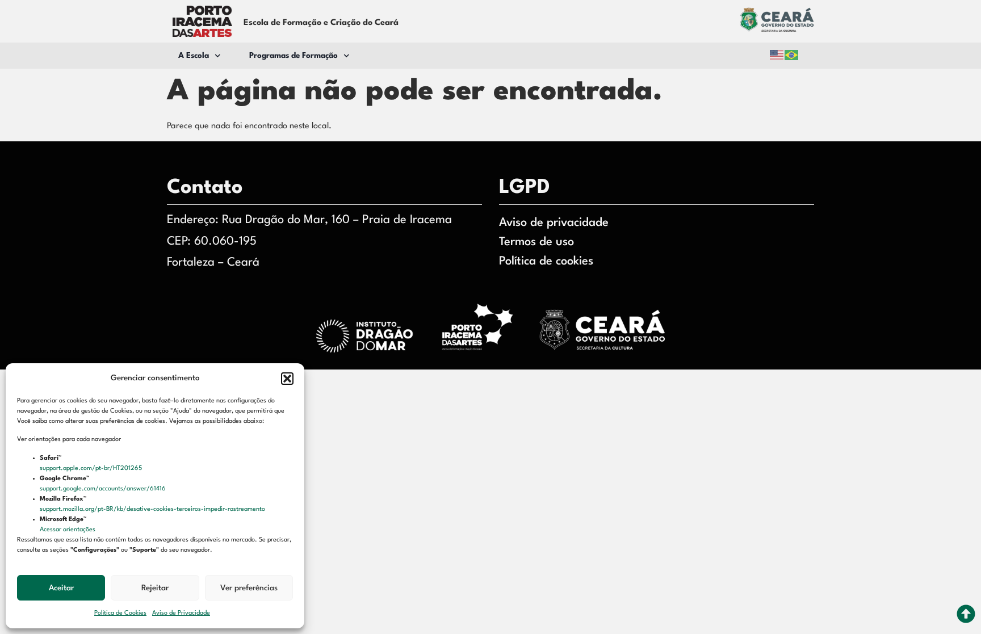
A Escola (193, 56)
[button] (287, 378)
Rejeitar (155, 588)
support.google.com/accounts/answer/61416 (103, 489)
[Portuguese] (792, 55)
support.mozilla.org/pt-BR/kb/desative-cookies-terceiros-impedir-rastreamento (153, 509)
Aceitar (61, 588)
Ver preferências (249, 588)
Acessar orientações (68, 530)
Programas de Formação (293, 56)
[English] (777, 55)
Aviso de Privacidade (181, 613)
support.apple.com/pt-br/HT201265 (92, 468)
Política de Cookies (120, 613)
